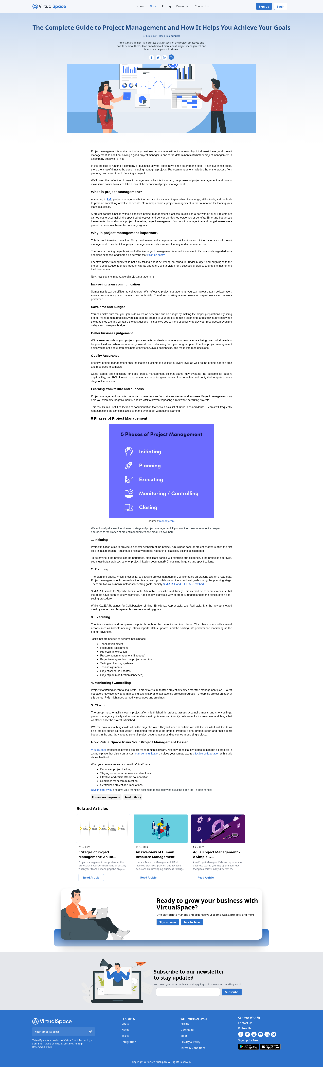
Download (182, 6)
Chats (125, 1023)
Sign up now (167, 922)
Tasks (125, 1036)
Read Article (91, 877)
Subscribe (231, 992)
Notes (125, 1030)
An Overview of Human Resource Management (155, 854)
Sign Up (264, 6)
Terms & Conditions (193, 1048)
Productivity (132, 797)
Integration (129, 1042)
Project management (106, 797)
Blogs (153, 6)
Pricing (166, 6)
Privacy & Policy (190, 1042)
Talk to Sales (192, 922)
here (171, 532)
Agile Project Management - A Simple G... (216, 854)
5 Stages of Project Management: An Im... (97, 854)
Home (140, 6)
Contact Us (202, 6)
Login (280, 6)
